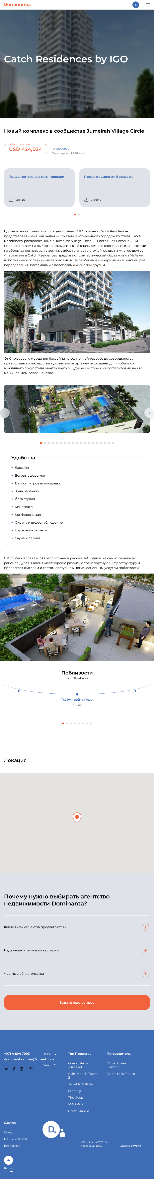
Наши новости (16, 1139)
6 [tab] (61, 443)
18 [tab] (109, 443)
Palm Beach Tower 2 (83, 1075)
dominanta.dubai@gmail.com (19, 1059)
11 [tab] (81, 443)
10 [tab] (77, 443)
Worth (137, 1145)
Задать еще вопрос (77, 1002)
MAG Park (76, 1104)
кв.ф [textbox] (46, 1064)
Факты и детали (152, 593)
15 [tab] (97, 443)
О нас (8, 1132)
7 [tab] (65, 443)
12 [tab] (85, 443)
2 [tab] (79, 215)
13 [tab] (89, 443)
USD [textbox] (46, 1054)
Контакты (12, 1146)
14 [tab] (93, 443)
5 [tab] (57, 443)
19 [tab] (113, 443)
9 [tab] (73, 443)
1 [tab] (75, 215)
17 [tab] (105, 443)
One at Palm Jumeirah (78, 1065)
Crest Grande (78, 1111)
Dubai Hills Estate (121, 1074)
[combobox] (49, 1054)
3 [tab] (49, 443)
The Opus (76, 1098)
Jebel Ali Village (80, 1084)
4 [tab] (53, 443)
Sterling (74, 1091)
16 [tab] (101, 443)
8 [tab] (69, 443)
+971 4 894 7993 (17, 1054)
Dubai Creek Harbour (117, 1065)
